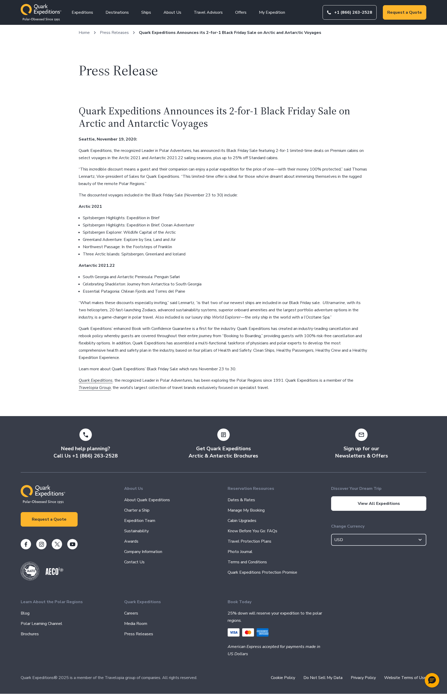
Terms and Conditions (247, 562)
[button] (432, 680)
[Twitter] (57, 544)
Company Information (143, 552)
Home (84, 32)
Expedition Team (139, 520)
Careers (131, 613)
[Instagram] (41, 544)
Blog (25, 613)
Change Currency (347, 526)
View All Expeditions (379, 503)
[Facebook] (26, 544)
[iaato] (30, 579)
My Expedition (272, 12)
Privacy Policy (363, 678)
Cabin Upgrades (242, 520)
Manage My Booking (246, 510)
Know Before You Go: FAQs (252, 531)
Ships (146, 12)
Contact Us (134, 562)
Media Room (135, 623)
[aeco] (54, 574)
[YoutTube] (72, 544)
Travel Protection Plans (249, 541)
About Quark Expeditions (147, 500)
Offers (241, 12)
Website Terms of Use (405, 678)
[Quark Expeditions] (41, 12)
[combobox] (378, 540)
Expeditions (82, 12)
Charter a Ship (137, 510)
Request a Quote (404, 12)
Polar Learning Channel (41, 623)
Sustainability (136, 531)
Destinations (117, 12)
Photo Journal (240, 552)
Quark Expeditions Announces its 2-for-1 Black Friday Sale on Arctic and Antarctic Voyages (230, 32)
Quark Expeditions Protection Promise (262, 572)
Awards (131, 541)
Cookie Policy (283, 678)
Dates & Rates (241, 500)
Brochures (30, 634)
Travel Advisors (208, 12)
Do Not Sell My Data (322, 678)
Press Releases (114, 32)
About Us (172, 12)
